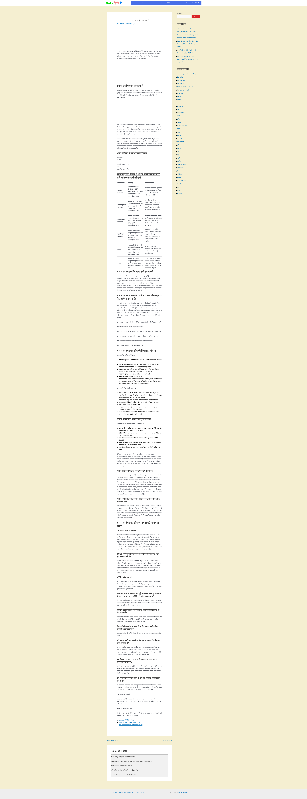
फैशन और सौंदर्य (159, 3)
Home (115, 792)
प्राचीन (179, 158)
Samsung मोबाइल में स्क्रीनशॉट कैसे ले (123, 757)
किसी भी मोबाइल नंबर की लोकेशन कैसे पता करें (130, 725)
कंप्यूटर (149, 3)
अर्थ (178, 109)
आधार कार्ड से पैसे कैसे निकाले (126, 720)
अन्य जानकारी (178, 3)
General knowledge (183, 90)
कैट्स (178, 129)
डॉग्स (178, 145)
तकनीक (179, 148)
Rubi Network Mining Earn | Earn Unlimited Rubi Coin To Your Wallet (188, 44)
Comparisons (181, 80)
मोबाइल (135, 3)
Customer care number (185, 87)
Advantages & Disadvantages (187, 74)
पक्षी (178, 151)
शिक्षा (178, 190)
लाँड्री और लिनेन (181, 180)
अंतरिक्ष (179, 103)
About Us (122, 792)
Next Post (167, 740)
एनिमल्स (179, 119)
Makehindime (182, 792)
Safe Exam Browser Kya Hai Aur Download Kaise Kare (131, 761)
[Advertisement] (139, 39)
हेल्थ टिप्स (179, 193)
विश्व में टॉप (180, 184)
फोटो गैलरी (169, 3)
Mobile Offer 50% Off (193, 3)
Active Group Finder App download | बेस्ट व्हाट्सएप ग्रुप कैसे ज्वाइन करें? (187, 59)
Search (179, 13)
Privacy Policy (139, 792)
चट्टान (179, 132)
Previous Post (112, 740)
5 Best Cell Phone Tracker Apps (129, 722)
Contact (130, 792)
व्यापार (178, 187)
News (179, 96)
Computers (181, 83)
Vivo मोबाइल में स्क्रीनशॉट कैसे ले (121, 766)
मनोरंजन (142, 3)
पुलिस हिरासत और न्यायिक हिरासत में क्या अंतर (124, 770)
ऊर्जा (178, 116)
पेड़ (178, 155)
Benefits (180, 77)
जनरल (179, 135)
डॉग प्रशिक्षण (180, 142)
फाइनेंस (179, 161)
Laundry (180, 93)
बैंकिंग (178, 171)
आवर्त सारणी (180, 113)
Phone (179, 100)
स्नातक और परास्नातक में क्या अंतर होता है (123, 775)
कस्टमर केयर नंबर (182, 125)
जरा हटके (179, 138)
